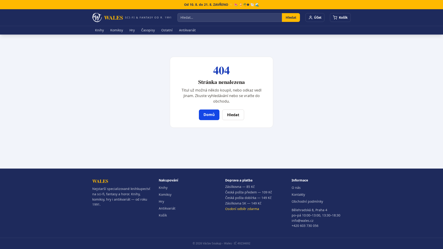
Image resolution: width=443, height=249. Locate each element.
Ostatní (167, 30)
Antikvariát (187, 30)
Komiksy (116, 30)
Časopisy (148, 30)
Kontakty (298, 194)
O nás (296, 187)
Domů (209, 114)
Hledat (291, 17)
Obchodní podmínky (307, 201)
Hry (132, 30)
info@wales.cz (303, 220)
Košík (163, 215)
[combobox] (229, 17)
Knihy (99, 30)
